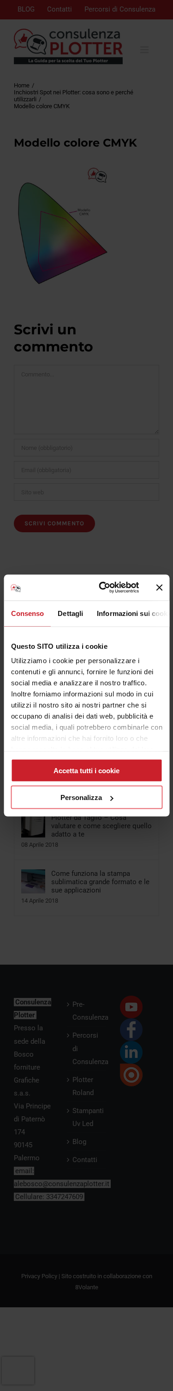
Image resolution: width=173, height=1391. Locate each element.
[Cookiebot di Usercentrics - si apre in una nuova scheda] (103, 588)
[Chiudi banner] (159, 587)
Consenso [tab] (27, 613)
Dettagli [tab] (70, 613)
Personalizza (81, 797)
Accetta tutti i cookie (86, 770)
